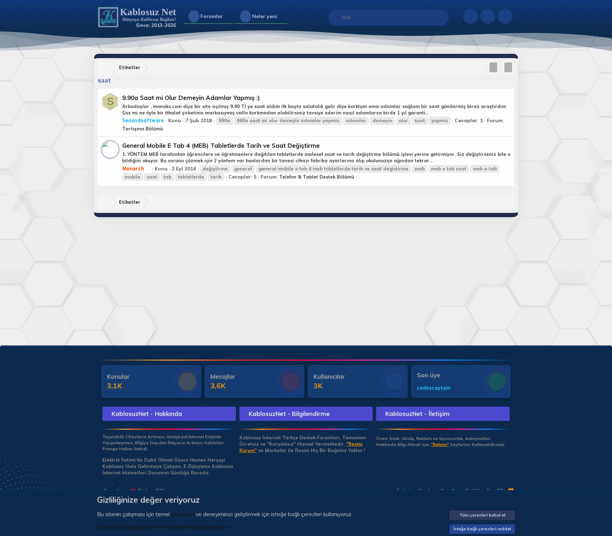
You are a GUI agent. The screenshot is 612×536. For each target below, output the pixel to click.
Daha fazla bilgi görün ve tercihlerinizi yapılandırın (163, 527)
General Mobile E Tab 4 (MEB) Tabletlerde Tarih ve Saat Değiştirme (221, 145)
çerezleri (182, 514)
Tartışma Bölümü (142, 128)
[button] (228, 16)
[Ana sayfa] (106, 68)
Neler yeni (264, 16)
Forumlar (211, 16)
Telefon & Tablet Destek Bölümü (316, 177)
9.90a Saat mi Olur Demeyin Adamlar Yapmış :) (191, 97)
